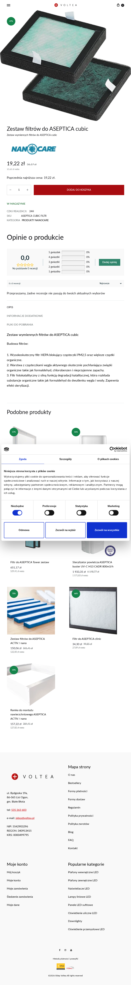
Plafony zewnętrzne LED (82, 880)
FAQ (71, 840)
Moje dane (13, 905)
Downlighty (75, 921)
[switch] (49, 512)
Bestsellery (74, 783)
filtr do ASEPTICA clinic (86, 639)
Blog (70, 832)
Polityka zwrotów (78, 824)
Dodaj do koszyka (79, 190)
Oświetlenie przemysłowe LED (86, 929)
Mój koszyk (13, 872)
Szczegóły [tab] (65, 459)
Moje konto (14, 880)
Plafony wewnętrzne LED (83, 872)
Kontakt (73, 848)
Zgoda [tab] (23, 459)
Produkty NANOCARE (35, 220)
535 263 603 (18, 810)
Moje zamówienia (17, 888)
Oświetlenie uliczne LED (82, 913)
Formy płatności (77, 791)
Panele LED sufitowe (80, 905)
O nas (71, 775)
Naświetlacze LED (79, 888)
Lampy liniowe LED (79, 896)
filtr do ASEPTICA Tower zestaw (29, 562)
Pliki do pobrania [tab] (20, 324)
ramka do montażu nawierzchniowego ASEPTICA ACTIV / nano (28, 714)
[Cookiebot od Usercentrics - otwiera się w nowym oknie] (112, 449)
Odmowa (24, 530)
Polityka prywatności (80, 815)
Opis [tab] (10, 307)
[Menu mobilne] (8, 5)
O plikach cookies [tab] (108, 459)
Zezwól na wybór (65, 530)
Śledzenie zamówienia (20, 896)
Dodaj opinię (109, 262)
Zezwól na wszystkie (107, 530)
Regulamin (74, 807)
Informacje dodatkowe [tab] (25, 316)
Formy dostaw (76, 799)
